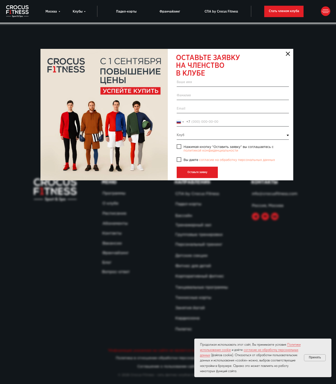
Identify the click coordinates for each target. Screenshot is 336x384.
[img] (104, 114)
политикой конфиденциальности (211, 150)
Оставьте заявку (197, 172)
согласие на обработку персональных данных (237, 160)
